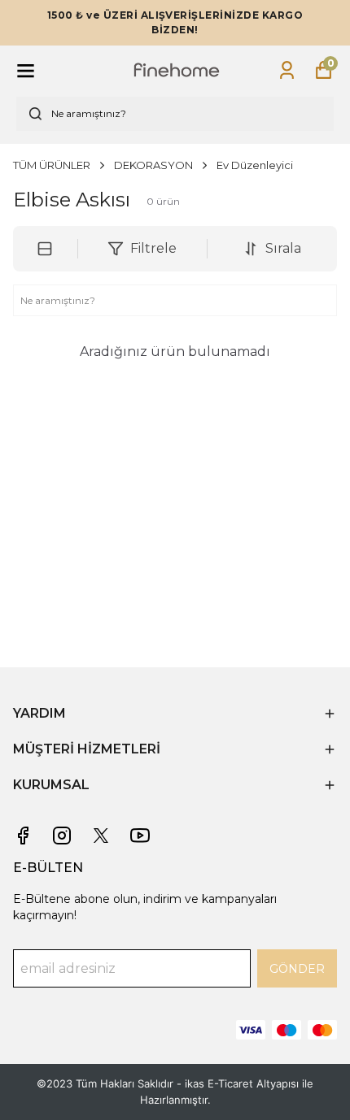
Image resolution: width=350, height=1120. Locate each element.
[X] (101, 835)
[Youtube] (140, 835)
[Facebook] (23, 835)
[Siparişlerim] (287, 70)
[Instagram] (62, 835)
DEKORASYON (153, 164)
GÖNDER (297, 969)
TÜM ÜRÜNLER (51, 164)
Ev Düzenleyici (255, 164)
